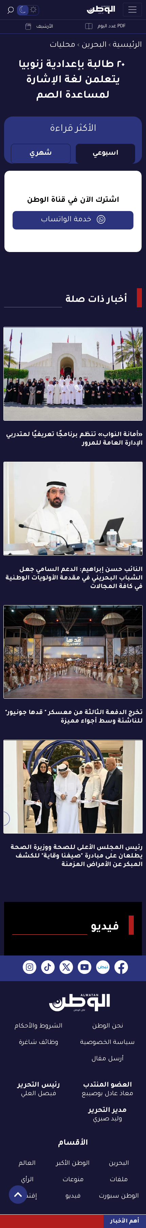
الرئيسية (127, 45)
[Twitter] (66, 968)
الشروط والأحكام (38, 1026)
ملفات (119, 1180)
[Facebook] (121, 968)
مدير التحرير (107, 1111)
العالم (27, 1163)
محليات (62, 45)
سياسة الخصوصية (107, 1042)
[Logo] (101, 10)
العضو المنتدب (107, 1085)
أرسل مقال (107, 1059)
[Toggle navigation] (132, 9)
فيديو (73, 1196)
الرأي (27, 1180)
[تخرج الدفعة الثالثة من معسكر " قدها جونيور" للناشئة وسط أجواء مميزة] (73, 652)
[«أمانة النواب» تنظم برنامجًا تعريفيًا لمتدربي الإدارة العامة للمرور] (73, 374)
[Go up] (14, 1198)
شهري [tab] (40, 153)
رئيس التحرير (38, 1085)
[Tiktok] (48, 968)
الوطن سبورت (119, 1196)
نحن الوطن (107, 1026)
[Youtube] (84, 968)
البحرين (94, 45)
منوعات (73, 1180)
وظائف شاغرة (38, 1042)
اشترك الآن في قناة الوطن (73, 201)
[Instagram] (29, 968)
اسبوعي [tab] (105, 153)
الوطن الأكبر (73, 1163)
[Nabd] (103, 968)
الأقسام (73, 1143)
